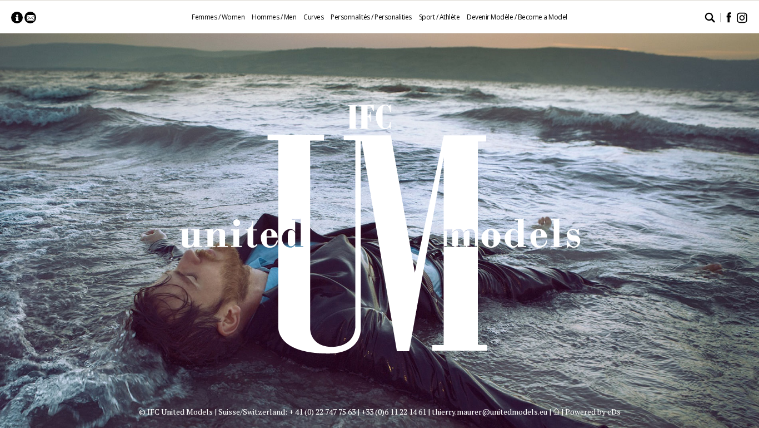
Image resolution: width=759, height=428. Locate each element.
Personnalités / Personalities (371, 17)
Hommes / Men (274, 17)
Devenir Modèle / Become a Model (517, 17)
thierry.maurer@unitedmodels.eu (489, 411)
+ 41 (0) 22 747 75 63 (322, 411)
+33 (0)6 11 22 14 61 (393, 411)
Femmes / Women (218, 17)
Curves (313, 17)
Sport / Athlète (439, 17)
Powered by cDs (593, 411)
